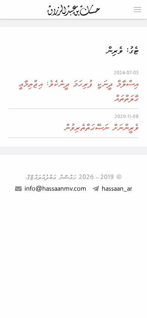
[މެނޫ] (137, 9)
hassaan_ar (117, 188)
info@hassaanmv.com (55, 188)
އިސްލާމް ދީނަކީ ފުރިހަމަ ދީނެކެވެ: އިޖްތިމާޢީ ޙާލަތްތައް (78, 91)
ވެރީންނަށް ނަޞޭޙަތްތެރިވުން (101, 127)
